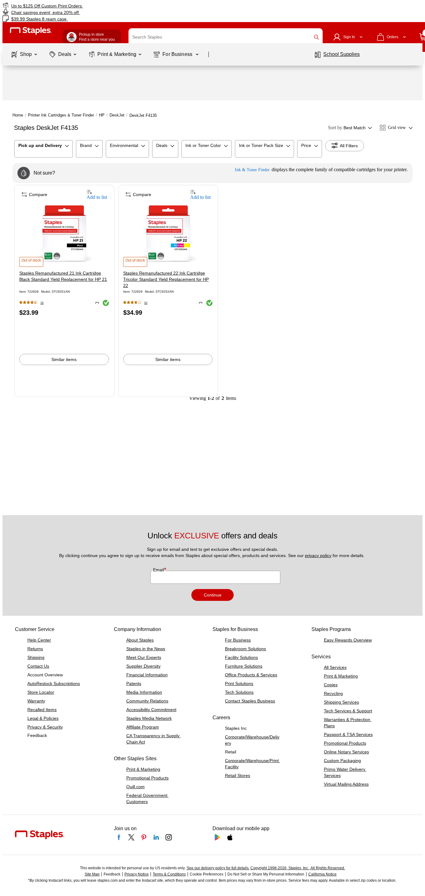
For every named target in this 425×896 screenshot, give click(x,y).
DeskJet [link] (117, 115)
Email (159, 570)
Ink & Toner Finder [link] (252, 169)
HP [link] (102, 115)
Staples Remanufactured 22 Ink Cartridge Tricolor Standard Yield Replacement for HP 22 (166, 279)
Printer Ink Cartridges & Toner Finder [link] (61, 115)
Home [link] (17, 115)
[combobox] (225, 37)
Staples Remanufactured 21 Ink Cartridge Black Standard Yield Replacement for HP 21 (63, 276)
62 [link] (145, 302)
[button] (316, 37)
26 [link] (42, 302)
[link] (72, 5)
